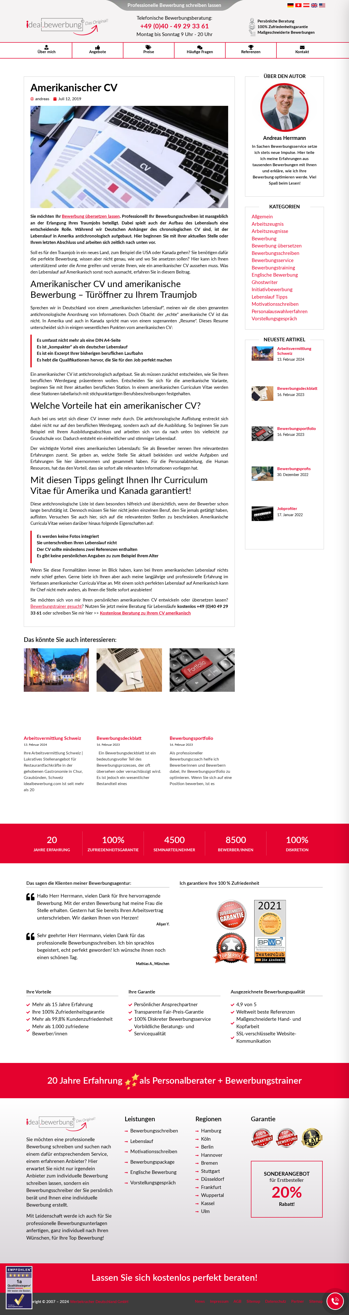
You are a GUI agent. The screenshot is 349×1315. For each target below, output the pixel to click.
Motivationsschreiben (275, 304)
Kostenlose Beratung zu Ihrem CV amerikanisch (145, 613)
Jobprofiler (287, 509)
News (200, 1301)
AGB (237, 1301)
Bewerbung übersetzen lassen (91, 216)
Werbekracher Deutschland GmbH (99, 1302)
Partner (297, 1301)
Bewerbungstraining (273, 268)
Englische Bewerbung (275, 275)
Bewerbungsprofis (294, 469)
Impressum (219, 1301)
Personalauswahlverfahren (280, 311)
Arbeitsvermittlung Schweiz (52, 738)
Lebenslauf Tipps (269, 297)
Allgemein (262, 216)
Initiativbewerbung (272, 289)
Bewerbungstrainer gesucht (56, 606)
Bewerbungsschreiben (275, 253)
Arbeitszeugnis (268, 224)
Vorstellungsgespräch (274, 318)
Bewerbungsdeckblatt (119, 738)
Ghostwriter (265, 282)
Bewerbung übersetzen (277, 246)
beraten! (241, 1278)
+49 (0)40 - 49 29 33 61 (174, 26)
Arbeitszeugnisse (270, 231)
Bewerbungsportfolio (191, 738)
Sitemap (253, 1301)
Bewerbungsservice (273, 260)
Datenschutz (275, 1301)
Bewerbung (264, 238)
